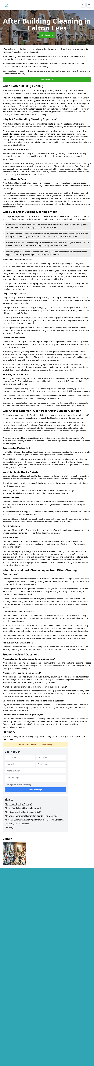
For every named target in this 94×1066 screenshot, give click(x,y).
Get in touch (47, 35)
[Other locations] (83, 5)
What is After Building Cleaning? (18, 804)
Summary (9, 827)
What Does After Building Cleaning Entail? (23, 812)
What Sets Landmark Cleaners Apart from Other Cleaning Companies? (35, 820)
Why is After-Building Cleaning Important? (23, 808)
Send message (35, 789)
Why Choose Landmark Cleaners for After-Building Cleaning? (31, 816)
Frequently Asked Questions (17, 823)
